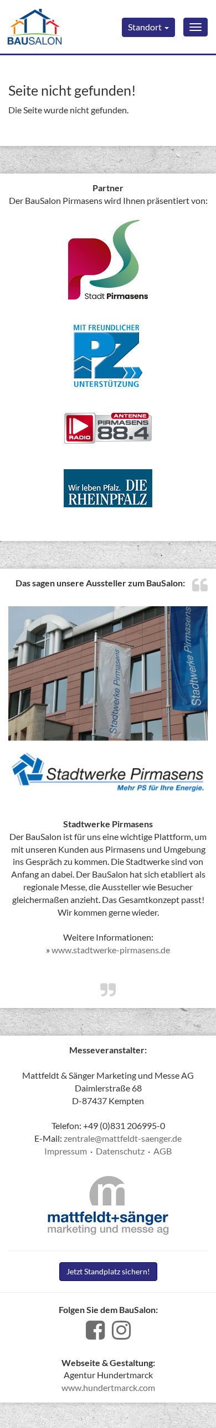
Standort (145, 27)
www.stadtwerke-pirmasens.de (111, 949)
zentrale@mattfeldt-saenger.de (123, 1138)
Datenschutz (120, 1151)
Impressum (65, 1151)
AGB (162, 1151)
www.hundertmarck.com (108, 1387)
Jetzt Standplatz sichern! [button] (108, 1271)
